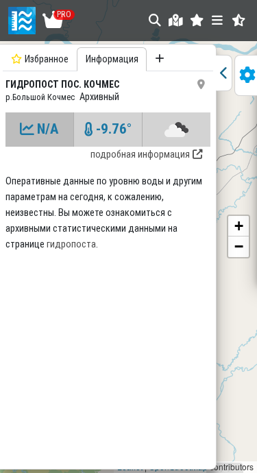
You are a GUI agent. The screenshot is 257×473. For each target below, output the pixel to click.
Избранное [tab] (47, 59)
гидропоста (71, 244)
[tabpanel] (108, 255)
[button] (197, 20)
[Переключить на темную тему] (238, 20)
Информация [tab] (112, 59)
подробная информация (140, 154)
